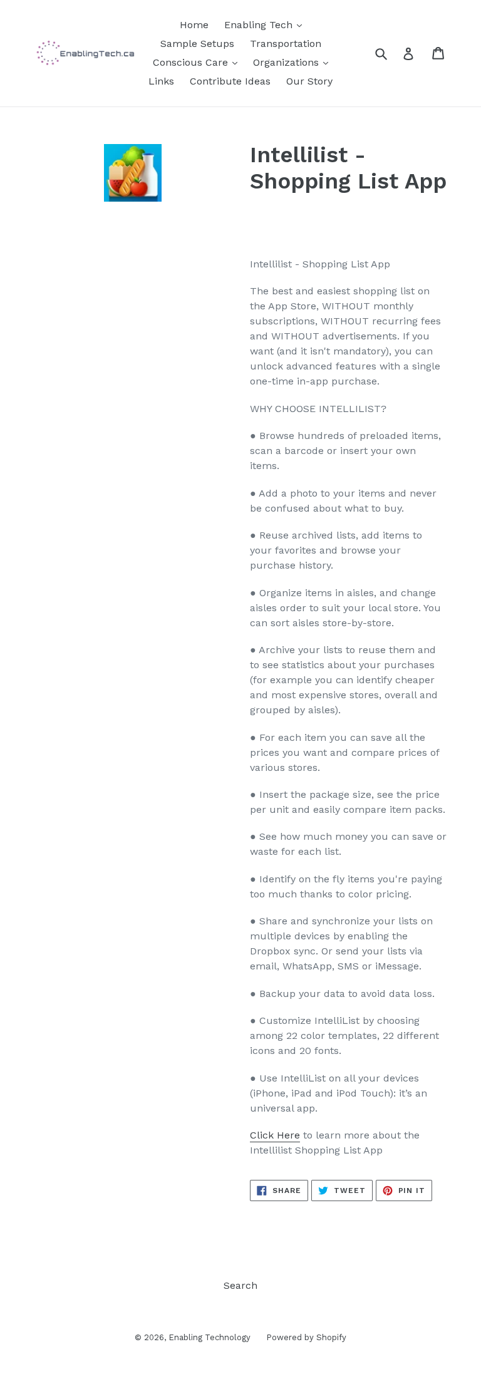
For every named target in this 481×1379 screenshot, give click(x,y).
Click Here (275, 1135)
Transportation (285, 43)
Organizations (287, 62)
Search (240, 1285)
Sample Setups (197, 43)
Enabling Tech (260, 25)
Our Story (309, 81)
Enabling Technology (209, 1337)
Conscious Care (192, 62)
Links (161, 81)
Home (194, 25)
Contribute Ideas (230, 81)
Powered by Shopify (306, 1337)
